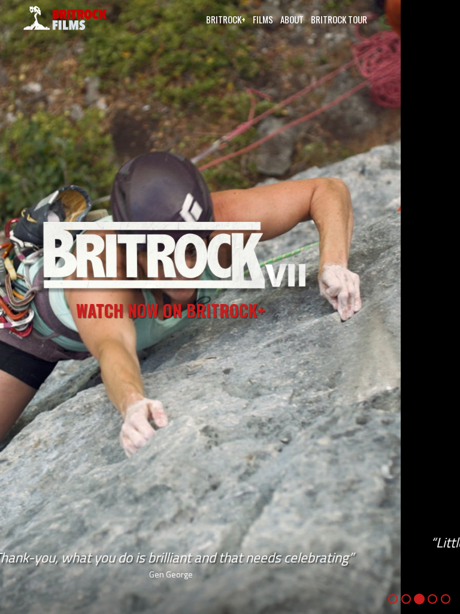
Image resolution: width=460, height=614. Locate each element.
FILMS (263, 19)
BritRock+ (226, 19)
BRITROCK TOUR (339, 19)
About (292, 19)
